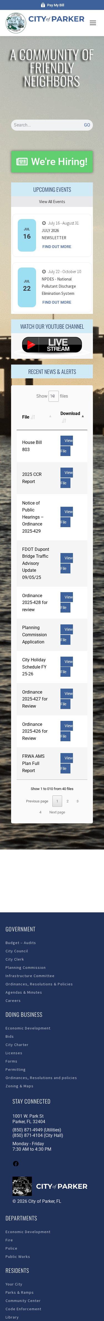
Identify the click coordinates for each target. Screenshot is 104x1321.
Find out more (56, 246)
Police (11, 1248)
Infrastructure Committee (30, 975)
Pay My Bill (55, 5)
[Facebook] (15, 1165)
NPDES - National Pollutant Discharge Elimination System (59, 286)
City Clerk (15, 959)
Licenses (14, 1052)
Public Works (18, 1256)
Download (70, 413)
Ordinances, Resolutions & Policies (39, 984)
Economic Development (28, 1028)
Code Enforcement (23, 1308)
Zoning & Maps (20, 1085)
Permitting (16, 1069)
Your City (14, 1284)
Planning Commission (26, 967)
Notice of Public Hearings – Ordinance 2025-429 (33, 517)
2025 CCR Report (32, 478)
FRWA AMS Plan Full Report (33, 763)
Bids (10, 1036)
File (25, 417)
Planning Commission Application (34, 634)
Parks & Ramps (20, 1292)
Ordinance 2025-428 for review (34, 602)
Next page (57, 812)
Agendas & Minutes (24, 992)
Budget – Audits (21, 942)
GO (87, 125)
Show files (52, 396)
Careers (13, 1000)
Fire (9, 1240)
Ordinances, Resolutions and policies (41, 1077)
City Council (17, 950)
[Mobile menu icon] (92, 22)
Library (12, 1317)
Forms (11, 1061)
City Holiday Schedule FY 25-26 (34, 666)
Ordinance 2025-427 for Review (34, 699)
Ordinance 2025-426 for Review (34, 731)
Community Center (23, 1300)
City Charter (17, 1044)
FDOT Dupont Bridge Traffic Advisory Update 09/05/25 (35, 563)
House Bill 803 (32, 446)
